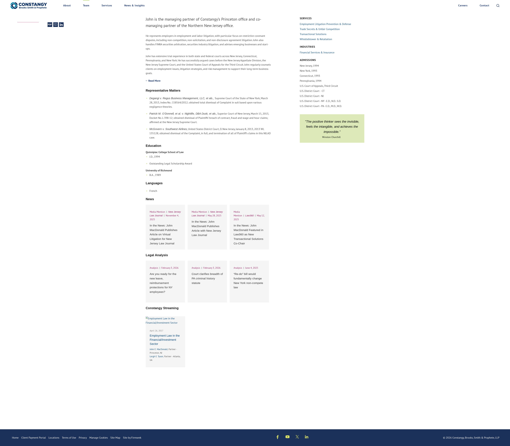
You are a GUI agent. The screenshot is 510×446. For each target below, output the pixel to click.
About (67, 5)
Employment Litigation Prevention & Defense (325, 24)
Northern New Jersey (67, 11)
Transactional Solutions (313, 34)
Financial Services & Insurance (317, 52)
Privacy (83, 437)
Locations (53, 437)
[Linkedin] (306, 437)
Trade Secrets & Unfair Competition (320, 29)
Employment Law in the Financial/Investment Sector (165, 340)
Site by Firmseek (132, 437)
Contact (484, 5)
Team (86, 5)
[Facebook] (277, 438)
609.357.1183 (25, 15)
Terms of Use (69, 437)
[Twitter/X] (297, 437)
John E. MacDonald (158, 349)
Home (15, 437)
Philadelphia (95, 11)
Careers (463, 5)
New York (41, 11)
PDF (50, 24)
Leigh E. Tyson (156, 356)
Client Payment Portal (33, 437)
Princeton (24, 11)
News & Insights (134, 5)
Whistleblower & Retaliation (316, 39)
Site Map (115, 437)
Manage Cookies (98, 437)
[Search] (497, 5)
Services (107, 5)
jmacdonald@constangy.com (52, 15)
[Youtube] (287, 437)
